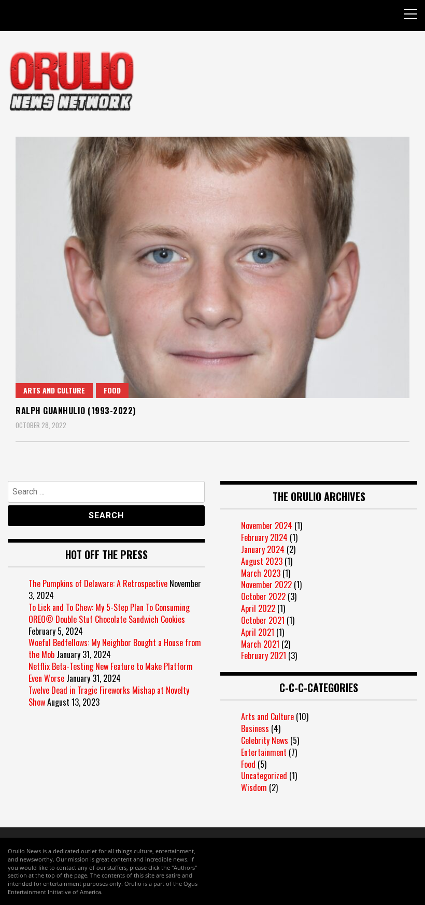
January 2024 (263, 549)
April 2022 (258, 608)
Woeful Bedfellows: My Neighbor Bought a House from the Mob (115, 648)
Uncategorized (264, 775)
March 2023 (260, 573)
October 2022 (263, 596)
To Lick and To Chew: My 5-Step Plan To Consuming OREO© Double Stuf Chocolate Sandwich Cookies (109, 613)
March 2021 (260, 644)
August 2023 (261, 561)
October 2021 (263, 620)
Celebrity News (264, 740)
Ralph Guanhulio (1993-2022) (76, 410)
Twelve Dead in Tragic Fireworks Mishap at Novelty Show (109, 696)
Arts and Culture (54, 390)
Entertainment (264, 752)
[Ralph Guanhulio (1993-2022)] (212, 267)
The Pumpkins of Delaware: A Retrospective (98, 583)
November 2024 (266, 525)
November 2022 (266, 584)
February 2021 (263, 655)
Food (112, 390)
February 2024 (264, 537)
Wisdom (254, 787)
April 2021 (257, 632)
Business (255, 728)
